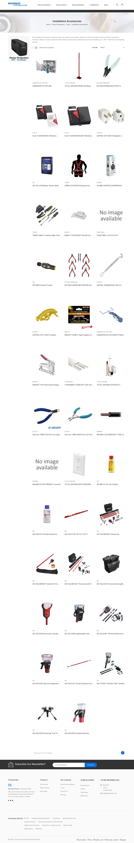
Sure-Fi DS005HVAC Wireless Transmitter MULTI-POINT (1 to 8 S (46, 136)
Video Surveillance (44, 5)
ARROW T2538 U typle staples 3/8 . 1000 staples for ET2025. (79, 335)
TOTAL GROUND (70, 83)
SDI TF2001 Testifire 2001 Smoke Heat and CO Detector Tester (110, 683)
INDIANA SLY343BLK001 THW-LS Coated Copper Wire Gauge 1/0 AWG (110, 435)
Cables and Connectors (32, 825)
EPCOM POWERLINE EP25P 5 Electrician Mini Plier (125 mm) (109, 86)
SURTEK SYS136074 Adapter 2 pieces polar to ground (109, 136)
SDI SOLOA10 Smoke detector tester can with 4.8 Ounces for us (46, 534)
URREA (67, 182)
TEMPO (34, 232)
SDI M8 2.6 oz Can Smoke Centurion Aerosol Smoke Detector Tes (111, 484)
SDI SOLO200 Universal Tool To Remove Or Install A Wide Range (45, 733)
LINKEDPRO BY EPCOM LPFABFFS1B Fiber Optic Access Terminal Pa (45, 86)
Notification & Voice (69, 818)
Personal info (85, 785)
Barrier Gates (68, 825)
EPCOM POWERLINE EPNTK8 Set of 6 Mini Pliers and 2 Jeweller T (78, 285)
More (106, 5)
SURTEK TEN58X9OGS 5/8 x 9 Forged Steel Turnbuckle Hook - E (110, 285)
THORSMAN (68, 382)
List (36, 47)
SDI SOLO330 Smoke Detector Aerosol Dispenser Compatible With (77, 733)
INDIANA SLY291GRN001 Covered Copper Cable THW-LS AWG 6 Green (46, 484)
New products (44, 788)
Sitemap (63, 795)
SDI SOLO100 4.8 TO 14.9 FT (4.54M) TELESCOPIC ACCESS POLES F (77, 534)
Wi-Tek (26, 818)
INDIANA (99, 431)
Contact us (64, 791)
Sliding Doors (28, 829)
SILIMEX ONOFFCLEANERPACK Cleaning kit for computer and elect (109, 186)
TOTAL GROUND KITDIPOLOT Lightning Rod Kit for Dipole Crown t (111, 385)
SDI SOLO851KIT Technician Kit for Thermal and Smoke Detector (79, 584)
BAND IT (67, 232)
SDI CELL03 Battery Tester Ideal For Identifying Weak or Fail (45, 186)
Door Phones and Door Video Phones (50, 822)
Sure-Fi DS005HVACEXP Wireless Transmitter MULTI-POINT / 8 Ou (78, 136)
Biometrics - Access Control (51, 825)
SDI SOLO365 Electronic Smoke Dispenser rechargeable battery (45, 634)
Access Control (61, 5)
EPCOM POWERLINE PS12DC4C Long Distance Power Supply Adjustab (24, 835)
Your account (87, 780)
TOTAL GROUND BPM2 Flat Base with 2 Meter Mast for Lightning (78, 86)
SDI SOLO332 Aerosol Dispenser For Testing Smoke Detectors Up (45, 683)
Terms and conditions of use (67, 786)
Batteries (39, 829)
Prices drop (44, 784)
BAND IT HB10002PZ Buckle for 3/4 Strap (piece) (78, 235)
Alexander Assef (13, 789)
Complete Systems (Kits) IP (41, 818)
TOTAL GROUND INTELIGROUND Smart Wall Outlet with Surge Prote (79, 484)
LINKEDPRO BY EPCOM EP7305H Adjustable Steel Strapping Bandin (111, 335)
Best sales (43, 791)
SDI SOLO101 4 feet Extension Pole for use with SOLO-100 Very (79, 683)
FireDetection (94, 5)
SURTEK (99, 133)
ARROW (67, 332)
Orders (83, 789)
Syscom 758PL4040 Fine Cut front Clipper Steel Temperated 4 (79, 435)
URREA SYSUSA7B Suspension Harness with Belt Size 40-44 (77, 186)
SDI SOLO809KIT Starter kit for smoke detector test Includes (45, 584)
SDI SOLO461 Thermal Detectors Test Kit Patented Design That (110, 634)
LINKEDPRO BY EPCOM (39, 83)
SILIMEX (99, 182)
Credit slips (84, 792)
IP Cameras (56, 818)
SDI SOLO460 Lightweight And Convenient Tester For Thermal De (79, 634)
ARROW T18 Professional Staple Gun (45, 385)
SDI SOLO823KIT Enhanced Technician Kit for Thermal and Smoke (109, 534)
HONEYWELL (101, 232)
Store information (110, 780)
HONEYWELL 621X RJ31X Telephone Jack (107, 235)
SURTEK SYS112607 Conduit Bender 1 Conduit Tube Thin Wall (45, 335)
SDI (33, 182)
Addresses (84, 796)
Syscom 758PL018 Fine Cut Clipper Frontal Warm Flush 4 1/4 (46, 435)
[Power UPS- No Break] (19, 49)
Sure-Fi (34, 133)
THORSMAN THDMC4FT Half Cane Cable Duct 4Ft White (79, 385)
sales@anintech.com (110, 793)
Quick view (59, 54)
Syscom (35, 431)
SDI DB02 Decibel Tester (42, 285)
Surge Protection (30, 822)
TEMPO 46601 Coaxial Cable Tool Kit (46, 235)
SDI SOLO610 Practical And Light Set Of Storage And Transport (110, 584)
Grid (33, 47)
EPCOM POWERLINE (103, 83)
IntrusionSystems (78, 5)
